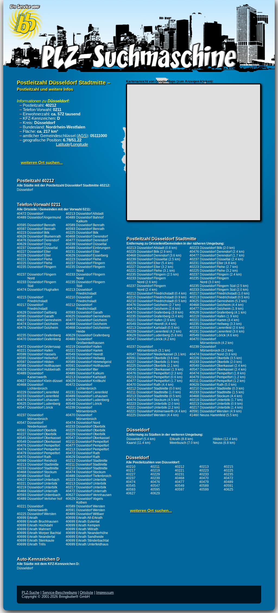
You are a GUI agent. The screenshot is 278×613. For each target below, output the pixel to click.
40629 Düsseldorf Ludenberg (87, 400)
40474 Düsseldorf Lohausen (38, 400)
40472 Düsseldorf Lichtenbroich (81, 386)
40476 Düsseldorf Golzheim (37, 328)
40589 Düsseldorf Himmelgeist (88, 362)
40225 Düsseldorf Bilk (82, 233)
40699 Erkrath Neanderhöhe (87, 533)
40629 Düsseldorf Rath (83, 457)
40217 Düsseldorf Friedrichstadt (32, 307)
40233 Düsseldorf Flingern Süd (212, 290)
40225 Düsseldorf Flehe (34, 263)
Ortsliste (86, 592)
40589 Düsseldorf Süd (33, 476)
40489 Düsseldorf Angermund (39, 217)
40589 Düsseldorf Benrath (85, 225)
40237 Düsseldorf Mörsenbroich (32, 417)
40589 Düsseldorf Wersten (85, 506)
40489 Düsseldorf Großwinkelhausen (85, 341)
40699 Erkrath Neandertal (36, 537)
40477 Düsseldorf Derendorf (87, 240)
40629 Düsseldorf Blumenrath (39, 236)
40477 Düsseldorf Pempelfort (87, 445)
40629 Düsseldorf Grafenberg (88, 335)
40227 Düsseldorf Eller (34, 252)
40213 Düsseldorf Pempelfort (87, 449)
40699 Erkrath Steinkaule (35, 540)
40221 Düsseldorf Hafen (35, 350)
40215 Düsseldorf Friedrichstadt (32, 299)
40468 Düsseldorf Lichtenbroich (32, 386)
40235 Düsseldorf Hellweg (85, 358)
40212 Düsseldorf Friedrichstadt (81, 307)
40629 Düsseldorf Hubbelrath (39, 369)
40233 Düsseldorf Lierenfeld (38, 396)
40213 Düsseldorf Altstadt (84, 214)
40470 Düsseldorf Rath (34, 457)
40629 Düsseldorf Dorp (34, 244)
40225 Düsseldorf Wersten (36, 514)
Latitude (63, 144)
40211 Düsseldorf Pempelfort (87, 442)
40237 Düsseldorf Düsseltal (37, 248)
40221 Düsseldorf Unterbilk (37, 483)
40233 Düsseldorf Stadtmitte (38, 468)
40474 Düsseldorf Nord (83, 423)
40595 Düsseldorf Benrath (36, 225)
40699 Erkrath (27, 518)
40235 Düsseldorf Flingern (36, 267)
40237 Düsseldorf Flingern (85, 263)
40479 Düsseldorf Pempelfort (38, 453)
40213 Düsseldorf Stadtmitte (38, 464)
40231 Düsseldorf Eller (83, 252)
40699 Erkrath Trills (31, 544)
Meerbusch (178, 443)
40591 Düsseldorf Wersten (85, 510)
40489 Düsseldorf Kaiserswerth (32, 375)
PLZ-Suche (30, 592)
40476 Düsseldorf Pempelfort (38, 445)
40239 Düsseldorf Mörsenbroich (81, 409)
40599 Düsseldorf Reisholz (37, 461)
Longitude (79, 144)
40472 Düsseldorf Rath (83, 453)
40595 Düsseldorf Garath (35, 316)
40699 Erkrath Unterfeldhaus (87, 544)
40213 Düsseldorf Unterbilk (86, 483)
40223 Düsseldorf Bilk (33, 233)
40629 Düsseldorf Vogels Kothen (84, 500)
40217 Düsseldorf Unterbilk (86, 487)
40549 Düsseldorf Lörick (84, 404)
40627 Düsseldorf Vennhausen (89, 495)
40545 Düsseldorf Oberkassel (39, 438)
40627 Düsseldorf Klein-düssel (39, 381)
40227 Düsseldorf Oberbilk (36, 434)
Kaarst (131, 443)
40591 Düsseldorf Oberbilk (36, 430)
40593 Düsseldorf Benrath (85, 229)
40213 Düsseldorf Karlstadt (86, 377)
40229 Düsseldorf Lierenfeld (38, 392)
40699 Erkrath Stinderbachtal (87, 540)
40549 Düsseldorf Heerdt (84, 354)
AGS (82, 136)
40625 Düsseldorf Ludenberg (38, 404)
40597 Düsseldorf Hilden (35, 362)
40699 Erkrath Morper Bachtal (39, 533)
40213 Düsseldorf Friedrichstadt (81, 291)
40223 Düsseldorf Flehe (83, 259)
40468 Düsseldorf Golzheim (86, 324)
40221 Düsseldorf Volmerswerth (32, 508)
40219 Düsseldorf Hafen (84, 347)
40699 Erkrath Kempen (83, 525)
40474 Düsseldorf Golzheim (37, 324)
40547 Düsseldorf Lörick (35, 407)
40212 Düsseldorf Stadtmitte (87, 461)
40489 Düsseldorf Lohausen (87, 396)
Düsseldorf (25, 190)
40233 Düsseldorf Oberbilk (85, 426)
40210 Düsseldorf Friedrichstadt (81, 299)
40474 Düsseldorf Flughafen (38, 290)
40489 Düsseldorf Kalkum (85, 373)
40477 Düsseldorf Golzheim (86, 320)
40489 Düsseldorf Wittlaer (85, 514)
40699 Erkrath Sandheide (85, 537)
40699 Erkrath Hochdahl (35, 525)
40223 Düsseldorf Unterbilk (86, 480)
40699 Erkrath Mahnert (34, 529)
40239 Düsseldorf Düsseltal (86, 244)
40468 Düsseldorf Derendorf (87, 236)
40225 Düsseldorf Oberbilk (85, 430)
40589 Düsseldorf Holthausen (39, 366)
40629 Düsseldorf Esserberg (87, 255)
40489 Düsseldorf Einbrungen (88, 248)
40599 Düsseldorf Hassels (36, 354)
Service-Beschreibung (59, 592)
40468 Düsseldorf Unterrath (37, 491)
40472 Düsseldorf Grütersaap (39, 347)
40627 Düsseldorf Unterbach (38, 480)
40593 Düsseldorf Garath (84, 312)
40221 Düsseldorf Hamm (84, 350)
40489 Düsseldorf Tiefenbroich (88, 476)
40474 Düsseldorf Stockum (86, 472)
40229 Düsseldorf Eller (34, 255)
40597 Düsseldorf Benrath (36, 229)
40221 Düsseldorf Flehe (34, 259)
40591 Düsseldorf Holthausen (88, 366)
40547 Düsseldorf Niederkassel (32, 424)
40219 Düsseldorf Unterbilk (37, 487)
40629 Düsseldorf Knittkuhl (86, 381)
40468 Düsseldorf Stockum (37, 472)
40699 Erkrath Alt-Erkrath (84, 518)
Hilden (218, 439)
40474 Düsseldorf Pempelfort (38, 449)
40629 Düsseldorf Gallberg (37, 312)
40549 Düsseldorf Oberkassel (39, 442)
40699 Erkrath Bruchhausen (37, 521)
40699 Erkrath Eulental (83, 521)
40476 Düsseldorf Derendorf (38, 240)
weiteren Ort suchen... (42, 162)
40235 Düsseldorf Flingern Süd (212, 286)
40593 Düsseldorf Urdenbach (39, 495)
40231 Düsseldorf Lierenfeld (87, 392)
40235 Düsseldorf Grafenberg (39, 335)
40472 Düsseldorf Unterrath (86, 491)
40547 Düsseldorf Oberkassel (88, 438)
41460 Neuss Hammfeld (207, 415)
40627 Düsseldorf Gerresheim (39, 320)
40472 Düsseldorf (30, 214)
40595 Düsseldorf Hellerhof (37, 358)
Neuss (217, 443)
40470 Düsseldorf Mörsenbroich (81, 417)
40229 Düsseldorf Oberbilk (85, 434)
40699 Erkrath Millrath (82, 529)
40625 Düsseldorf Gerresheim (88, 316)
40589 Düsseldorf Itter (82, 369)
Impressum (105, 592)
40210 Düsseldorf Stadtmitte (87, 468)
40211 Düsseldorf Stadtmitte (86, 464)
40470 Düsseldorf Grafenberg (39, 339)
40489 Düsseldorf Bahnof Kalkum (84, 219)
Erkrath (175, 439)
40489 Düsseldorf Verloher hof (39, 499)
